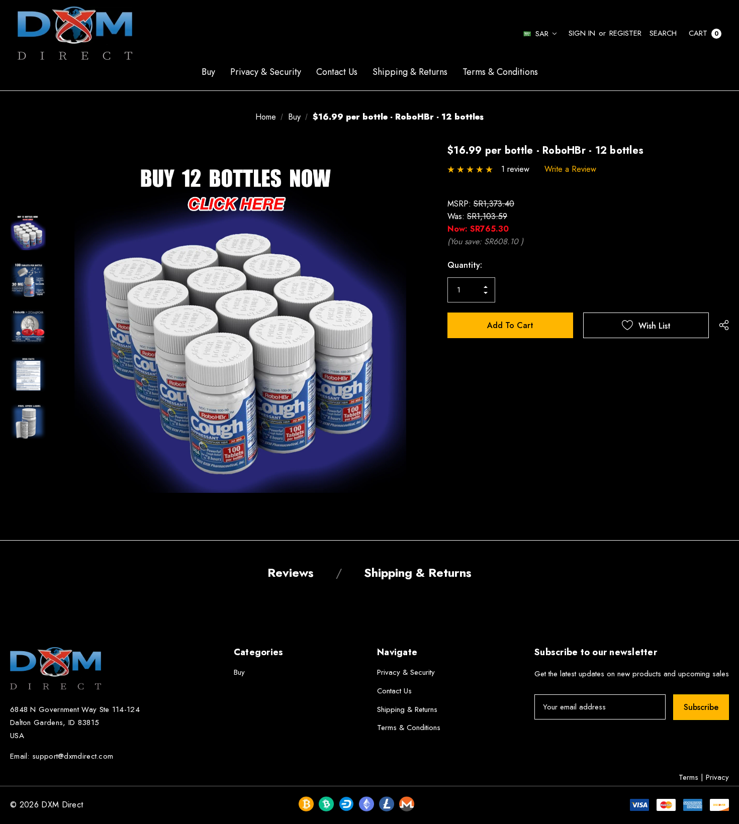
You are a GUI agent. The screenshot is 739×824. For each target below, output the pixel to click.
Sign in (582, 33)
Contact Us (394, 690)
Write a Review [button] (570, 169)
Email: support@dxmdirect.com (61, 756)
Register (625, 33)
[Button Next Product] (722, 150)
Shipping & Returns (407, 709)
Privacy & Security (406, 672)
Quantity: (464, 265)
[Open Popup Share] (724, 325)
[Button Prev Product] (709, 150)
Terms (688, 777)
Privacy (717, 777)
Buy (239, 672)
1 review (515, 169)
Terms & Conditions (408, 727)
